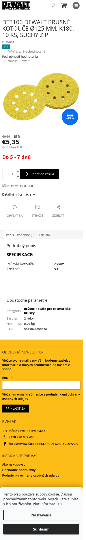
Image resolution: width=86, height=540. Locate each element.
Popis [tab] (10, 235)
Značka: (18, 61)
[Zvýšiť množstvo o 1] (18, 171)
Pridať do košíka (42, 174)
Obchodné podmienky (19, 470)
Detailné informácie (16, 194)
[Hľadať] (53, 5)
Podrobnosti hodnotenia (20, 56)
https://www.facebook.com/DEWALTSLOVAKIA (43, 444)
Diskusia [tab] (43, 235)
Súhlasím (41, 529)
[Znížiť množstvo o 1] (18, 176)
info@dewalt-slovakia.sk (27, 431)
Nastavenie (41, 515)
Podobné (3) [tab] (25, 235)
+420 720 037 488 (21, 437)
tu (60, 503)
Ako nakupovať (13, 464)
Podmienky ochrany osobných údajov (30, 475)
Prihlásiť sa (15, 408)
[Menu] (76, 5)
